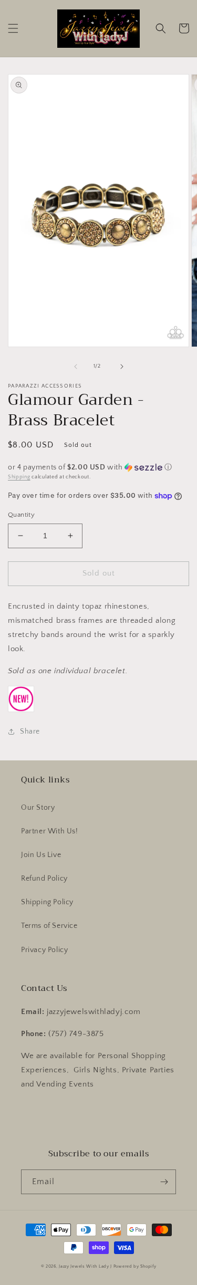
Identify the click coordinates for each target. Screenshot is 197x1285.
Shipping (19, 477)
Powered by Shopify (135, 1266)
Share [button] (30, 731)
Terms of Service (49, 926)
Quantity (21, 514)
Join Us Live (41, 855)
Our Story (38, 807)
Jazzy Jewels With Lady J (85, 1266)
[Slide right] (121, 366)
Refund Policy (44, 878)
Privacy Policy (44, 950)
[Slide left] (75, 366)
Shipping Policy (47, 902)
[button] (13, 28)
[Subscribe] (163, 1181)
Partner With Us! (49, 831)
